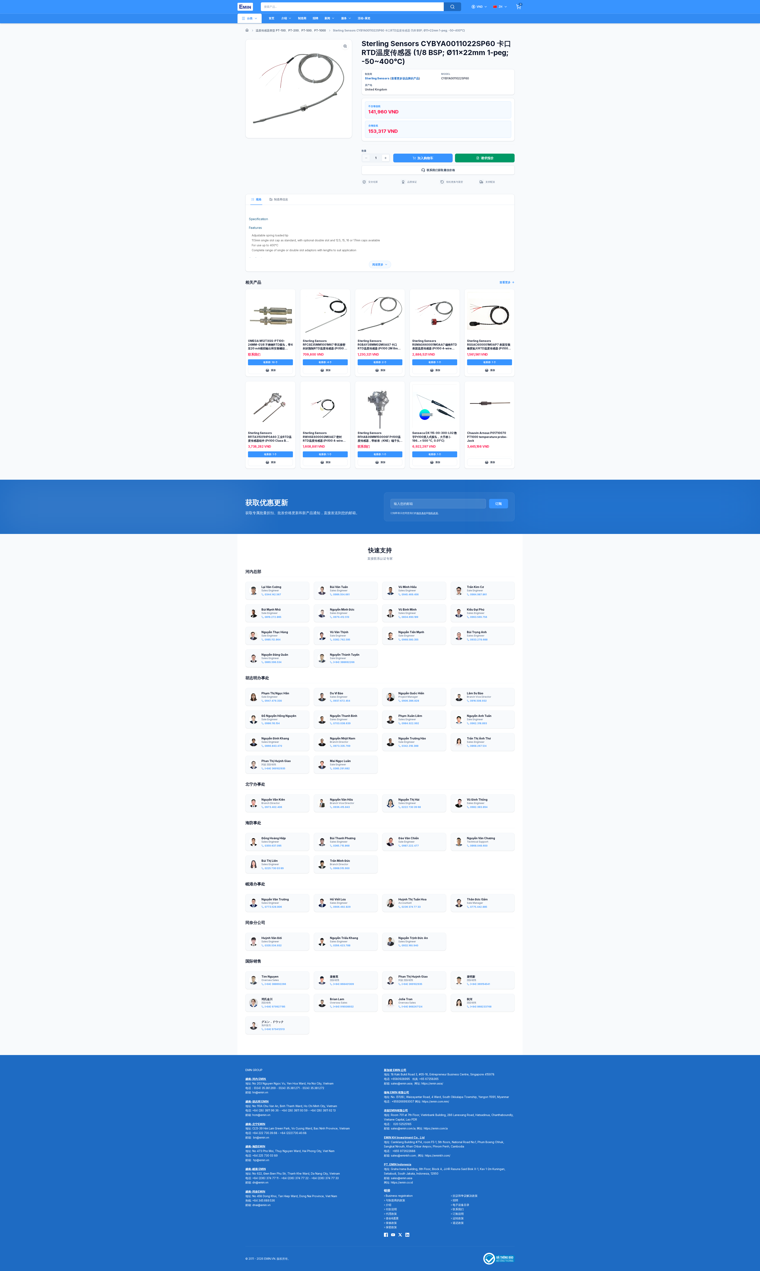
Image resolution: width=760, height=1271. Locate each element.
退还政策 (458, 1222)
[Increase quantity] (385, 158)
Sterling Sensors (377, 78)
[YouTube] (393, 1235)
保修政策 (391, 1222)
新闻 (327, 18)
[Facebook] (386, 1235)
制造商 (302, 18)
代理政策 (391, 1213)
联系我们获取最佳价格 (441, 170)
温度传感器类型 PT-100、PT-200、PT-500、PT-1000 (291, 30)
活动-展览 (364, 18)
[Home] (247, 30)
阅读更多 (377, 264)
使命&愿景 (392, 1218)
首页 (271, 18)
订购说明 (458, 1213)
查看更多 (505, 282)
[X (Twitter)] (400, 1235)
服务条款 (421, 513)
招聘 (315, 18)
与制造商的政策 (395, 1200)
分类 (250, 18)
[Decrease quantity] (366, 158)
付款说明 (391, 1209)
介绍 (284, 18)
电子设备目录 (461, 1204)
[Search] (452, 6)
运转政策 (458, 1218)
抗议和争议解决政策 (465, 1195)
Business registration (399, 1195)
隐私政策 (433, 513)
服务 (344, 18)
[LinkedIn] (407, 1235)
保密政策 (391, 1227)
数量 (364, 150)
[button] (299, 89)
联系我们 (458, 1209)
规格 (258, 199)
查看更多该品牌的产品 (405, 78)
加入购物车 (425, 158)
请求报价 (487, 158)
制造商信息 (281, 199)
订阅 (498, 504)
